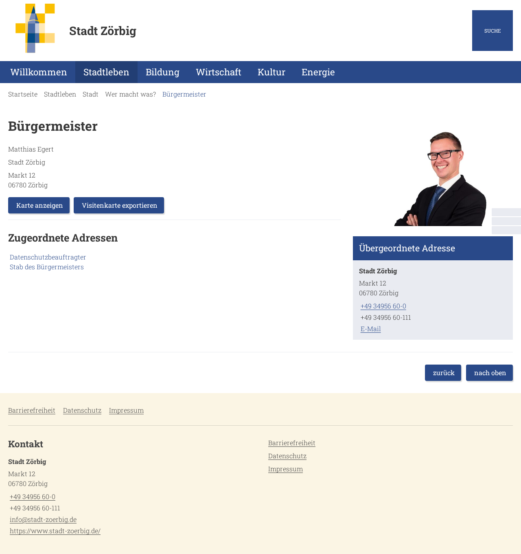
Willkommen (38, 72)
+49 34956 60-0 (382, 305)
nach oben (490, 372)
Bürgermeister (184, 94)
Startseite (22, 94)
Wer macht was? (130, 94)
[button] (433, 172)
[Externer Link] (506, 221)
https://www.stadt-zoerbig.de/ (54, 530)
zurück (444, 372)
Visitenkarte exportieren (120, 205)
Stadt (91, 94)
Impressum (126, 410)
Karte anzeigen (39, 205)
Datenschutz (82, 410)
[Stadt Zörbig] (433, 300)
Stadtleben (106, 72)
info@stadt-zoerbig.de (42, 519)
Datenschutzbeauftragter (48, 257)
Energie (318, 72)
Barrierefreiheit (31, 410)
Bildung (163, 72)
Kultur (271, 72)
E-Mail (370, 328)
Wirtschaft (218, 72)
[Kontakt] (506, 212)
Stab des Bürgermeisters (47, 266)
